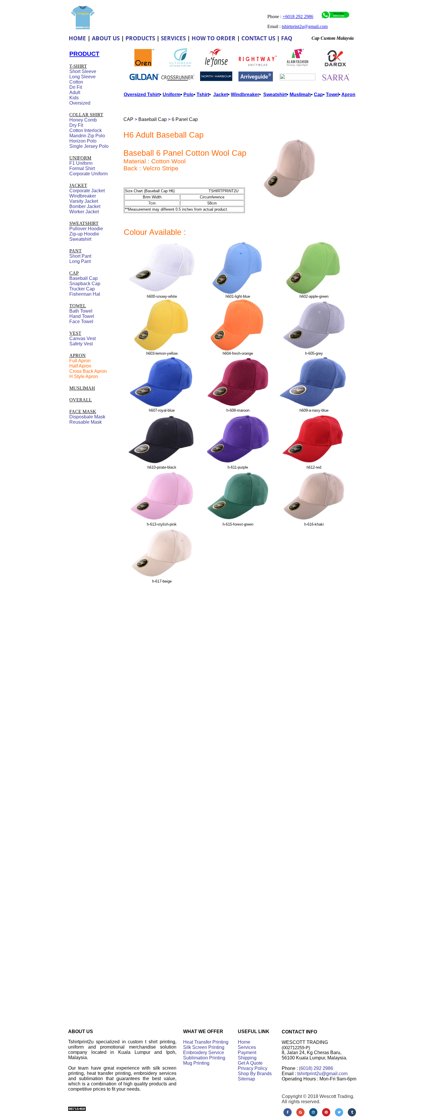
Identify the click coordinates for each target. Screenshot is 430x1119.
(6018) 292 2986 (316, 1068)
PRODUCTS (140, 38)
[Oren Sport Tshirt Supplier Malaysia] (144, 65)
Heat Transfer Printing (205, 1042)
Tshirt (203, 94)
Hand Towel (81, 316)
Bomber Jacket (84, 206)
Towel (332, 94)
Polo (188, 94)
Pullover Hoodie (86, 228)
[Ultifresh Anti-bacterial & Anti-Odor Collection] (180, 67)
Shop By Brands (255, 1073)
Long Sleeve (82, 76)
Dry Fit (76, 125)
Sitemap (246, 1078)
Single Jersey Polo (89, 146)
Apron (348, 94)
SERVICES (173, 38)
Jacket (220, 94)
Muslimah (300, 94)
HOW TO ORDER (213, 38)
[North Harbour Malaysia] (216, 81)
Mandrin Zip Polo (87, 135)
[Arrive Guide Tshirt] (255, 80)
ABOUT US (106, 38)
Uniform (171, 94)
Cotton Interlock (85, 130)
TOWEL (77, 305)
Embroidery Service (203, 1052)
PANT (75, 250)
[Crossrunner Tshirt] (178, 84)
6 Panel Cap (185, 119)
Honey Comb (83, 119)
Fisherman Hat (84, 294)
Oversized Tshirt (142, 94)
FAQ (286, 38)
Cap (318, 94)
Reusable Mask (85, 422)
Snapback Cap (84, 283)
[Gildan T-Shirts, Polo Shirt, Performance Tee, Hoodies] (144, 82)
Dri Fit (75, 87)
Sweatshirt (80, 239)
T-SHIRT (78, 66)
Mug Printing (196, 1063)
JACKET (78, 185)
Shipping (247, 1057)
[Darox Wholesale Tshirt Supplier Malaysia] (335, 67)
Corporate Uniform (88, 173)
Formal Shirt (82, 168)
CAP (128, 119)
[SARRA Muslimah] (335, 81)
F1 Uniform (80, 163)
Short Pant (80, 256)
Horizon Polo (83, 140)
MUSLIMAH (82, 388)
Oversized (79, 103)
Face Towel (81, 321)
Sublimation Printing (204, 1057)
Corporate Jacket (87, 190)
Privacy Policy (252, 1068)
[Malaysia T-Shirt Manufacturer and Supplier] (216, 65)
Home (244, 1042)
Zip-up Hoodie (84, 233)
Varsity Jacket (83, 201)
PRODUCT (84, 53)
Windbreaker (82, 195)
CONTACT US (258, 38)
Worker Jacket (84, 211)
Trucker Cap (82, 288)
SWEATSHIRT (84, 223)
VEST (75, 333)
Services (247, 1047)
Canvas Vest (82, 338)
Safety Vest (81, 343)
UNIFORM (80, 157)
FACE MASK (82, 411)
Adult (74, 92)
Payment (247, 1052)
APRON (77, 355)
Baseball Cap (152, 119)
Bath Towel (80, 311)
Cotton (76, 81)
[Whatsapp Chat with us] (335, 17)
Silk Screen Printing (203, 1047)
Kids (74, 97)
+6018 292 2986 (298, 16)
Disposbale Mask (87, 416)
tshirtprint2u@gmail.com (322, 1073)
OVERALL (80, 399)
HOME (77, 38)
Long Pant (80, 261)
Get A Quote (250, 1063)
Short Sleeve (82, 71)
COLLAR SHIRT (86, 114)
